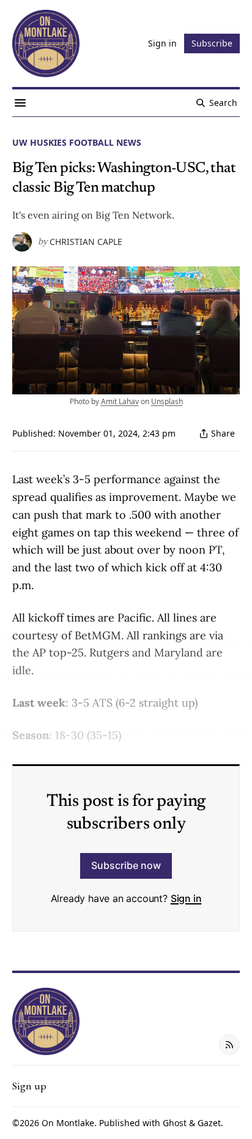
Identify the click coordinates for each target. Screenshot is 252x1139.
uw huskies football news (76, 142)
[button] (29, 1086)
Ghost (175, 1123)
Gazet (209, 1123)
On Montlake (68, 1123)
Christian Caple (86, 241)
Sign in (186, 898)
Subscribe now (126, 865)
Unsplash (167, 401)
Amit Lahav (120, 401)
